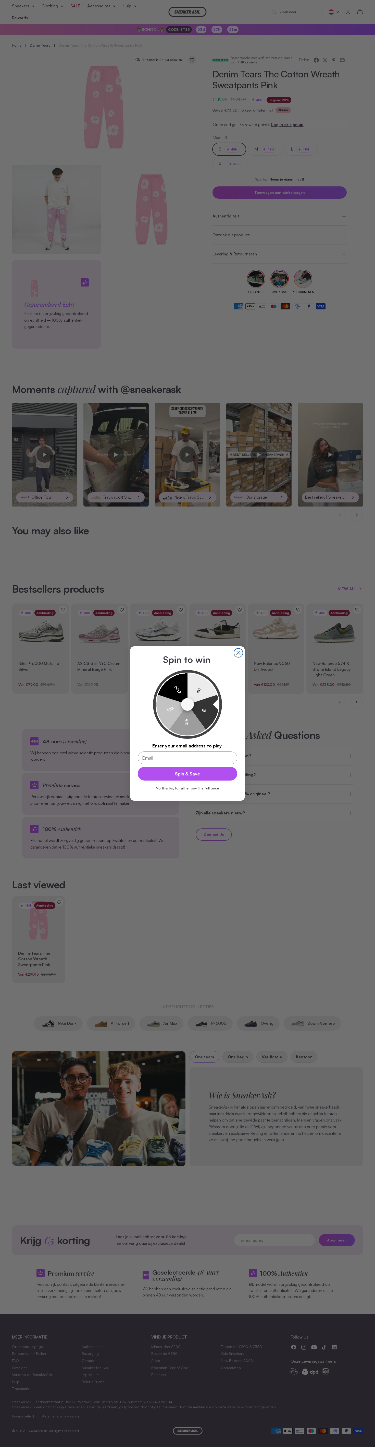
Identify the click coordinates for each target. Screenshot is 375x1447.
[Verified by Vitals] (58, 1434)
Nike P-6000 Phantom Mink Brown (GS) (61, 1427)
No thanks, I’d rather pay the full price (187, 788)
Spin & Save (187, 773)
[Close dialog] (238, 652)
